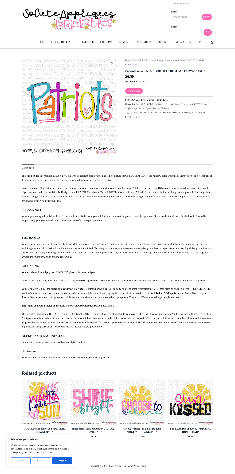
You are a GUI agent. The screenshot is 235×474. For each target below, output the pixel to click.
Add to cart (134, 91)
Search (174, 12)
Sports (149, 108)
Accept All (62, 460)
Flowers (153, 112)
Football (184, 104)
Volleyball (165, 108)
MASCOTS (194, 104)
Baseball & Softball (145, 104)
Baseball (134, 112)
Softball (202, 112)
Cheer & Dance (172, 104)
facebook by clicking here (54, 357)
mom (180, 112)
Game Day (172, 112)
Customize (20, 460)
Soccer (141, 108)
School (204, 104)
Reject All (41, 460)
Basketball (159, 104)
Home (128, 60)
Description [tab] (28, 167)
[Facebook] (212, 42)
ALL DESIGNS (140, 60)
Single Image (156, 60)
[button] (73, 42)
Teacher (156, 108)
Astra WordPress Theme (134, 466)
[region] (41, 451)
